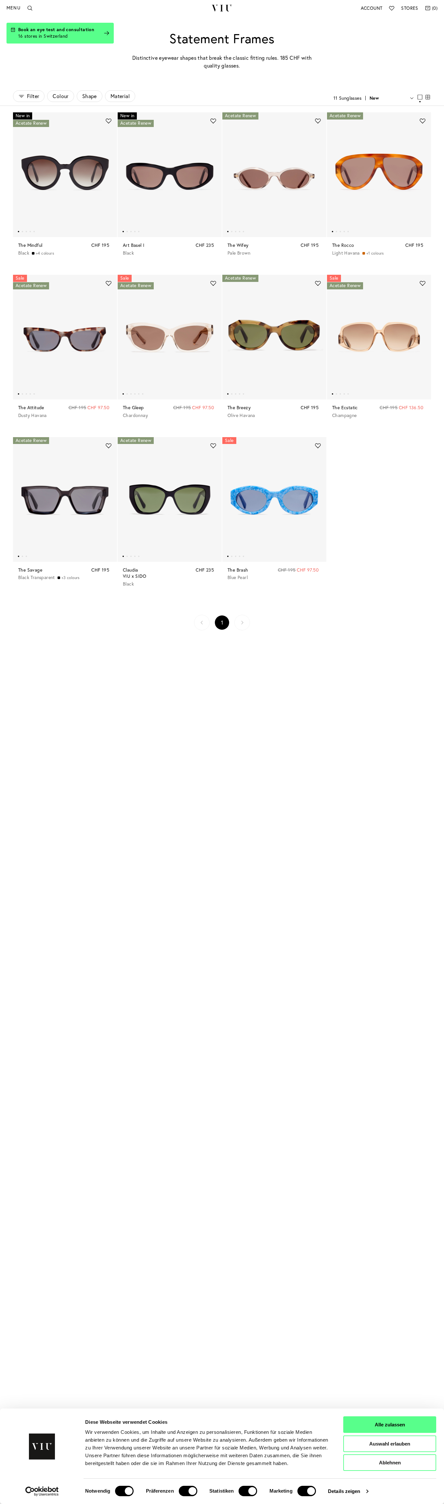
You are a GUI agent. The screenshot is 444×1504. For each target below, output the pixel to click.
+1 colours (375, 253)
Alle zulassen (390, 1424)
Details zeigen (344, 1491)
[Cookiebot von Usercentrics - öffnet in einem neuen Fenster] (42, 1491)
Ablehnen (390, 1462)
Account (372, 8)
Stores (409, 8)
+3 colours (70, 577)
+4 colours (45, 253)
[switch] (188, 1491)
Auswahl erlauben (389, 1444)
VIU (222, 8)
